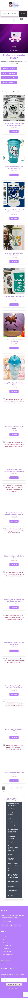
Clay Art (10, 818)
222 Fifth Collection (13, 809)
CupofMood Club (12, 825)
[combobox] (9, 14)
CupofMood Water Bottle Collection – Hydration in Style (13, 831)
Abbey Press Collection (11, 813)
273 (21, 788)
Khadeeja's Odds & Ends (13, 869)
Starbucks (11, 886)
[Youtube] (11, 925)
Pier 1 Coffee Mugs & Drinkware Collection (13, 882)
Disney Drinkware (13, 842)
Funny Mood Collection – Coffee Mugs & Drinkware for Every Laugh (13, 848)
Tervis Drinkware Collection (12, 891)
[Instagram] (6, 925)
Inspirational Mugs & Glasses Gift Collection (14, 864)
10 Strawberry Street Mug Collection (13, 804)
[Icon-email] (19, 925)
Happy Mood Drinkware (11, 858)
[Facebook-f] (2, 925)
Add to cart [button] (14, 131)
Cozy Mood (11, 822)
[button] (21, 19)
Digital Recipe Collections (11, 837)
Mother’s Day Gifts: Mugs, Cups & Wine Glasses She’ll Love (13, 876)
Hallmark (10, 854)
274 (4, 791)
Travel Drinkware (12, 895)
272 (17, 788)
